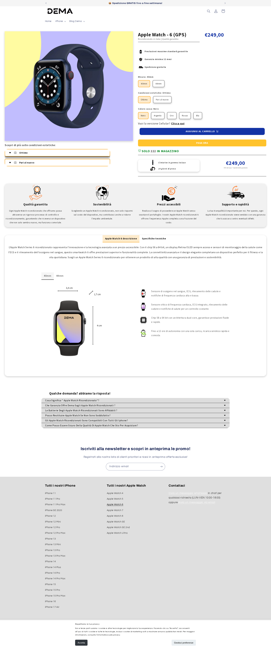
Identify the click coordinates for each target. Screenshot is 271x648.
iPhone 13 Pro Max (55, 556)
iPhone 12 (50, 516)
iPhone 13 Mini (53, 544)
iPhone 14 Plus (53, 567)
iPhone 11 (50, 493)
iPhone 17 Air (52, 607)
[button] (60, 21)
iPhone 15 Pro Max (55, 596)
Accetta (81, 642)
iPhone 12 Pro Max (55, 533)
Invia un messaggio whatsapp (188, 493)
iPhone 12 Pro (52, 527)
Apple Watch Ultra (117, 533)
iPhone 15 (50, 584)
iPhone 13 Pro (52, 550)
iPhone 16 (50, 601)
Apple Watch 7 (115, 510)
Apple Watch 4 (115, 493)
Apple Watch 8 (115, 516)
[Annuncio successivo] (225, 3)
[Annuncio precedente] (46, 3)
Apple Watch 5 (115, 499)
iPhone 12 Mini (53, 522)
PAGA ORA (202, 143)
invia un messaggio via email (196, 502)
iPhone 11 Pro (52, 499)
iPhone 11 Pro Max (55, 504)
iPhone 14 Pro (52, 573)
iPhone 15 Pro (52, 590)
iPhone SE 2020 (53, 510)
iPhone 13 (50, 539)
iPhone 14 (50, 561)
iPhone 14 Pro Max (55, 578)
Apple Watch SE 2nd (118, 527)
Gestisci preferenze (183, 642)
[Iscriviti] (161, 466)
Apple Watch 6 (115, 504)
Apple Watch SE (116, 522)
